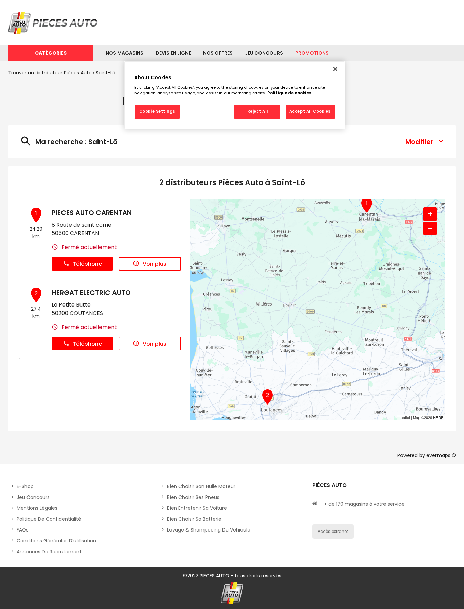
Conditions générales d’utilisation (56, 540)
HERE (438, 417)
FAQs (23, 529)
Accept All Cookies (310, 111)
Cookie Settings (157, 111)
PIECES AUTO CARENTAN (92, 213)
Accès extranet (333, 531)
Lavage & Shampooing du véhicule (208, 529)
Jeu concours (33, 497)
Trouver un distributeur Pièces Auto (50, 72)
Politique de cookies (289, 93)
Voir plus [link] (154, 264)
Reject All (257, 111)
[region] (234, 95)
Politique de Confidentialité (49, 519)
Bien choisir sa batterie (194, 519)
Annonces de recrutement (49, 551)
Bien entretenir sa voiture (197, 508)
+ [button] (430, 214)
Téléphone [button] (87, 264)
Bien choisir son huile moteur (201, 486)
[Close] (335, 69)
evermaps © (441, 455)
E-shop (25, 486)
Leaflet (404, 417)
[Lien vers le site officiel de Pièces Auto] (54, 23)
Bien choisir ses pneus (193, 497)
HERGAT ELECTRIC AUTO (91, 292)
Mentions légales (37, 508)
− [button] (430, 228)
